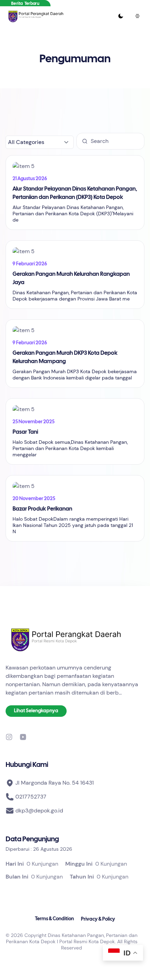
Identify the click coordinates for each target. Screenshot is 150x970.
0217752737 (30, 796)
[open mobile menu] (137, 16)
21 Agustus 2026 (30, 179)
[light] (121, 16)
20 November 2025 (34, 499)
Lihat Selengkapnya (36, 711)
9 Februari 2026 (30, 264)
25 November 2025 (33, 422)
